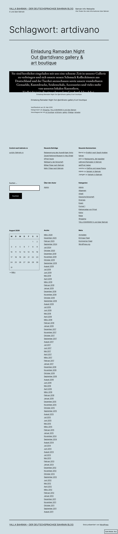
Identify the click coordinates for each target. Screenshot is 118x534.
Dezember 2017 (50, 329)
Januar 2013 (49, 465)
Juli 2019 (47, 269)
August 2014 (49, 442)
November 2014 (50, 436)
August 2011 (48, 512)
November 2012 (50, 471)
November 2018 (50, 295)
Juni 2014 (48, 449)
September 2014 (50, 439)
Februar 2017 (49, 361)
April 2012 (48, 487)
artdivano (58, 112)
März (13, 272)
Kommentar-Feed (85, 241)
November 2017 (50, 332)
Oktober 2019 (49, 260)
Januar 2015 (49, 433)
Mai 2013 (47, 458)
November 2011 (50, 502)
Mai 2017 (47, 351)
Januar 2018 (49, 326)
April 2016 (48, 389)
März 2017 (48, 357)
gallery (65, 112)
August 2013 (49, 452)
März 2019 (48, 282)
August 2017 (49, 342)
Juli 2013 (47, 455)
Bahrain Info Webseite (92, 10)
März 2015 (48, 427)
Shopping (46, 110)
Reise (81, 216)
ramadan (77, 112)
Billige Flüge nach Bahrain (54, 165)
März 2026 (48, 235)
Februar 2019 (49, 285)
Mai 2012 (47, 483)
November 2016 (50, 370)
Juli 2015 (47, 417)
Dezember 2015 (50, 402)
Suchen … (13, 183)
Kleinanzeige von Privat (88, 209)
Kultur (81, 213)
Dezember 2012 (50, 468)
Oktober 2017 (49, 335)
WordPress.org (84, 244)
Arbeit (81, 194)
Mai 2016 (47, 386)
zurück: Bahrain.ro (16, 153)
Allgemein (82, 191)
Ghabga (70, 112)
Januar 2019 (49, 288)
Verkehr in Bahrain (93, 171)
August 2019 (49, 266)
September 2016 (50, 376)
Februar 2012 (49, 493)
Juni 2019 (47, 273)
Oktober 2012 (49, 474)
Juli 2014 (47, 446)
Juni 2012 (47, 480)
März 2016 (48, 392)
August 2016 (49, 380)
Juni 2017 (47, 348)
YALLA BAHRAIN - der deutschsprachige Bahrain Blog (41, 8)
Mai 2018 (47, 313)
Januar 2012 (49, 496)
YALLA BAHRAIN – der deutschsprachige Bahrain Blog (41, 524)
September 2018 (50, 301)
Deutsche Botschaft (86, 197)
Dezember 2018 (50, 291)
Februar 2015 (49, 430)
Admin (46, 187)
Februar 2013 (49, 461)
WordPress (104, 525)
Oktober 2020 (49, 251)
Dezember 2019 (50, 254)
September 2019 (50, 263)
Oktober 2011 (49, 505)
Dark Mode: (109, 531)
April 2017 (48, 354)
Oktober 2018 (49, 298)
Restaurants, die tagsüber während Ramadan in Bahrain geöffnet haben (92, 162)
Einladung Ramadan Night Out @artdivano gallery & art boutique (58, 57)
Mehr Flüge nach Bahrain (54, 168)
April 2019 (48, 279)
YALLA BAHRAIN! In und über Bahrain (63, 110)
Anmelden (82, 235)
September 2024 (50, 244)
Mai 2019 (47, 276)
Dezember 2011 (50, 499)
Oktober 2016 (49, 373)
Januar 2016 (49, 398)
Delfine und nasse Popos (96, 168)
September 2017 (50, 339)
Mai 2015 (47, 424)
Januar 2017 (48, 364)
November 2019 (50, 257)
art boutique (50, 112)
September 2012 (50, 477)
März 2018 (48, 320)
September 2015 (50, 411)
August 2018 (49, 304)
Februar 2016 (49, 395)
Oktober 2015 (49, 408)
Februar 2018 (49, 323)
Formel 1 (82, 206)
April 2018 (48, 317)
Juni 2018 (47, 310)
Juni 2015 (47, 420)
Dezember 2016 (50, 367)
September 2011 (50, 509)
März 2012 (48, 490)
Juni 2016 (47, 383)
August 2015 (49, 414)
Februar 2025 (49, 241)
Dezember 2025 (50, 238)
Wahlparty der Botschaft (53, 162)
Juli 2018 (47, 307)
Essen (81, 203)
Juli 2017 (47, 345)
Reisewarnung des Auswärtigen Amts (58, 153)
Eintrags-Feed (84, 238)
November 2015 (50, 405)
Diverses (82, 200)
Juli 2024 (47, 247)
